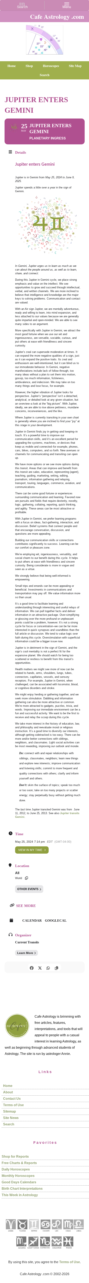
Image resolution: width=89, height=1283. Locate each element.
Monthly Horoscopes (18, 1176)
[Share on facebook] (31, 967)
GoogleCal (56, 920)
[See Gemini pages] (33, 1233)
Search (8, 1124)
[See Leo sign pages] (56, 1233)
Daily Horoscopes (16, 1169)
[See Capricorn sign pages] (45, 1250)
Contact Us (12, 1098)
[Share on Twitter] (39, 967)
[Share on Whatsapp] (48, 967)
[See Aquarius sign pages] (56, 1250)
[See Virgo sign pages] (68, 1233)
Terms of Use (13, 1105)
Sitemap (9, 1111)
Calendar (32, 920)
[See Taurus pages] (22, 1233)
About (8, 1092)
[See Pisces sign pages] (68, 1250)
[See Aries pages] (10, 1233)
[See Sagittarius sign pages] (33, 1250)
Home (7, 1086)
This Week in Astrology (20, 1195)
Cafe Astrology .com (44, 38)
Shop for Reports (15, 1156)
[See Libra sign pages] (78, 1233)
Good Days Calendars (19, 1182)
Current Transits (27, 942)
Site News (11, 1118)
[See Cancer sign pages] (45, 1233)
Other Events (27, 889)
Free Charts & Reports (19, 1163)
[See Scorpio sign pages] (21, 1250)
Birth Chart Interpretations (22, 1188)
